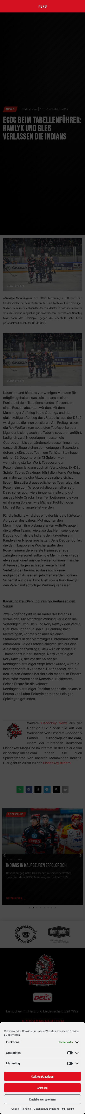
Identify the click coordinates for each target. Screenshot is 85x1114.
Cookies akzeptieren (42, 1076)
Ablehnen (42, 1088)
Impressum (67, 1108)
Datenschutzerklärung (46, 1108)
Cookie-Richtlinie (21, 1108)
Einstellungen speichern (42, 1099)
